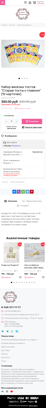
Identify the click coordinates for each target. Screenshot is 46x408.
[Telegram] (27, 192)
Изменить (16, 146)
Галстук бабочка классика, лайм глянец (33, 266)
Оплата (4, 354)
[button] (19, 78)
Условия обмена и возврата (13, 343)
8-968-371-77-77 (11, 307)
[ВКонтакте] (14, 192)
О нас (3, 361)
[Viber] (19, 192)
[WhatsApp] (23, 192)
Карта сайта (33, 405)
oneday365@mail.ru (12, 311)
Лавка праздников (17, 182)
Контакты (5, 357)
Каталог (5, 182)
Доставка (5, 350)
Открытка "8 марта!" (10, 265)
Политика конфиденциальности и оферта (19, 340)
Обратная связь (8, 347)
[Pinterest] (32, 192)
